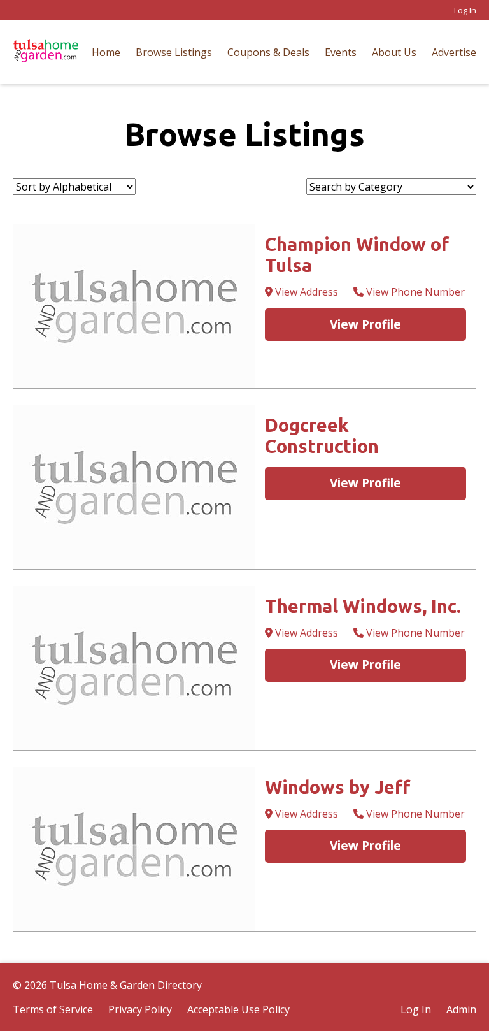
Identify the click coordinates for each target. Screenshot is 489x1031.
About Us (394, 52)
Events (341, 52)
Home (106, 52)
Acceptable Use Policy (238, 1009)
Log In (465, 10)
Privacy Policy (140, 1009)
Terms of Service (53, 1009)
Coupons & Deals (268, 52)
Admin (461, 1009)
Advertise (454, 52)
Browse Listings (174, 52)
